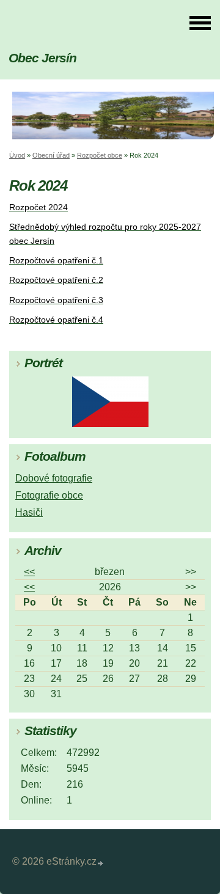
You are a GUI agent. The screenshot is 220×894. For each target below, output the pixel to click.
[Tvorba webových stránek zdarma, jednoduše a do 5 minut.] (101, 863)
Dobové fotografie (53, 478)
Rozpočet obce (99, 155)
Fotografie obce (49, 495)
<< (29, 571)
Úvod (17, 155)
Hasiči (29, 512)
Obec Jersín (42, 58)
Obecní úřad (51, 155)
